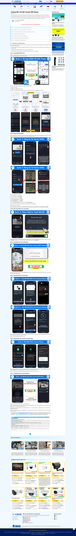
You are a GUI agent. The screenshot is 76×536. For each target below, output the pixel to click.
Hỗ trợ (43, 3)
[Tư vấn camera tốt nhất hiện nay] (64, 7)
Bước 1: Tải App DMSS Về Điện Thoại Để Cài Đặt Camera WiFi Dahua (21, 27)
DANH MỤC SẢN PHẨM (16, 3)
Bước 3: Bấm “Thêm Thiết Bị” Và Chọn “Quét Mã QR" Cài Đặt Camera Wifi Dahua (23, 31)
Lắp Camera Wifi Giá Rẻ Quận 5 (17, 417)
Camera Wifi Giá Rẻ (32, 533)
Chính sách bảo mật (15, 518)
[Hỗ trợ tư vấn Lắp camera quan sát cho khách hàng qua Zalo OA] (74, 529)
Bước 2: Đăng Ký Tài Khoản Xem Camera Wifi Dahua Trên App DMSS (21, 29)
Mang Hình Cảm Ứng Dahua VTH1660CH (17, 473)
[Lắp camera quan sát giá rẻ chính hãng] (22, 3)
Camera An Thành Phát (20, 20)
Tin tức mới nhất (16, 437)
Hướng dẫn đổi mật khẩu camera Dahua (33, 371)
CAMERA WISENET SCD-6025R (42, 498)
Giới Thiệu (25, 3)
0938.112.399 (60, 1)
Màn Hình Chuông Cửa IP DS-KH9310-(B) (44, 473)
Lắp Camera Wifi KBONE (45, 533)
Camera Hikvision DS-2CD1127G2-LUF (30, 498)
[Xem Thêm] (30, 433)
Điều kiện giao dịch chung (16, 519)
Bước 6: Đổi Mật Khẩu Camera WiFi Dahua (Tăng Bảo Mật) (20, 38)
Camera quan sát (31, 3)
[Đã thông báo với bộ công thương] (16, 526)
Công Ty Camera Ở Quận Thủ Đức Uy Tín (25, 417)
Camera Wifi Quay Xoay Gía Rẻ (39, 417)
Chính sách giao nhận (15, 517)
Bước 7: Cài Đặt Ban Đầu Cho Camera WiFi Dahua (19, 40)
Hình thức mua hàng (15, 516)
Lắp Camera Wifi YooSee (39, 533)
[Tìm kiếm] (40, 1)
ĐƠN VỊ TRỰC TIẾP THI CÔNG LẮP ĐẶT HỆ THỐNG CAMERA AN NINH (38, 530)
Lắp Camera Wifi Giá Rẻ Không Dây (25, 533)
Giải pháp (38, 3)
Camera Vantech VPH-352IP (16, 498)
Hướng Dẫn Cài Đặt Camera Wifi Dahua (57, 37)
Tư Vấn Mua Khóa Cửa (52, 533)
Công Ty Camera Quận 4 (33, 417)
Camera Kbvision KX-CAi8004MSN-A (30, 473)
